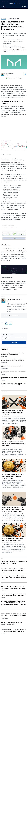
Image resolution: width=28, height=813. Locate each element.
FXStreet (6, 74)
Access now (14, 342)
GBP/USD (26, 0)
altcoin (15, 110)
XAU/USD (14, 0)
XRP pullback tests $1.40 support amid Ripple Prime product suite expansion (12, 412)
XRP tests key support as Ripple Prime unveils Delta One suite (12, 623)
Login (25, 6)
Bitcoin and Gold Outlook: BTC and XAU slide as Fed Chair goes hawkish (14, 562)
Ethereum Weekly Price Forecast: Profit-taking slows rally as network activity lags (13, 587)
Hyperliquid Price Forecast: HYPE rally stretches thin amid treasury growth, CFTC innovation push (13, 509)
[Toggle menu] (1, 7)
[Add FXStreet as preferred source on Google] (14, 78)
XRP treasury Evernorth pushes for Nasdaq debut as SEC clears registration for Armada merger (13, 615)
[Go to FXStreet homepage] (4, 6)
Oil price (8, 0)
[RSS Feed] (10, 322)
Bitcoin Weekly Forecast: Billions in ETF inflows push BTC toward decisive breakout (13, 476)
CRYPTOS (3, 18)
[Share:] (25, 74)
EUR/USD (20, 0)
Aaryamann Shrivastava (9, 73)
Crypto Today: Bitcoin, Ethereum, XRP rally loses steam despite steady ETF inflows (13, 443)
